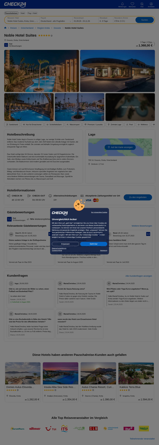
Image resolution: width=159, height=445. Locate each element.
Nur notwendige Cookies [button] (99, 212)
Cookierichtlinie (57, 250)
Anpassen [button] (65, 244)
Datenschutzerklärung (59, 248)
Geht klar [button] (94, 244)
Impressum (103, 250)
